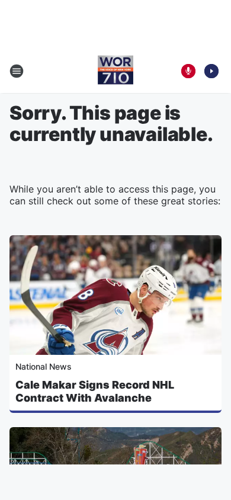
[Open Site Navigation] (16, 71)
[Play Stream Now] (211, 71)
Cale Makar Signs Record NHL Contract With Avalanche (94, 391)
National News (43, 366)
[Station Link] (115, 71)
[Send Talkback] (188, 71)
